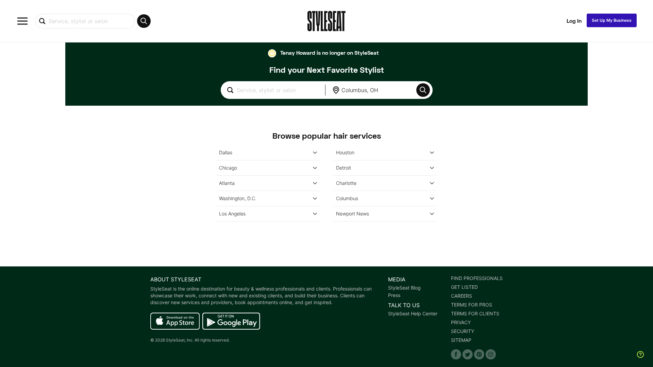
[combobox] (93, 21)
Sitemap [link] (461, 340)
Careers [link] (461, 296)
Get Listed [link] (464, 287)
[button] (423, 90)
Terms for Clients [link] (475, 313)
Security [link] (462, 331)
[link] (175, 321)
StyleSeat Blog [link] (404, 287)
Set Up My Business (612, 20)
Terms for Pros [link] (471, 304)
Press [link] (394, 295)
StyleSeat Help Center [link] (412, 313)
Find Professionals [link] (477, 278)
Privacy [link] (461, 322)
